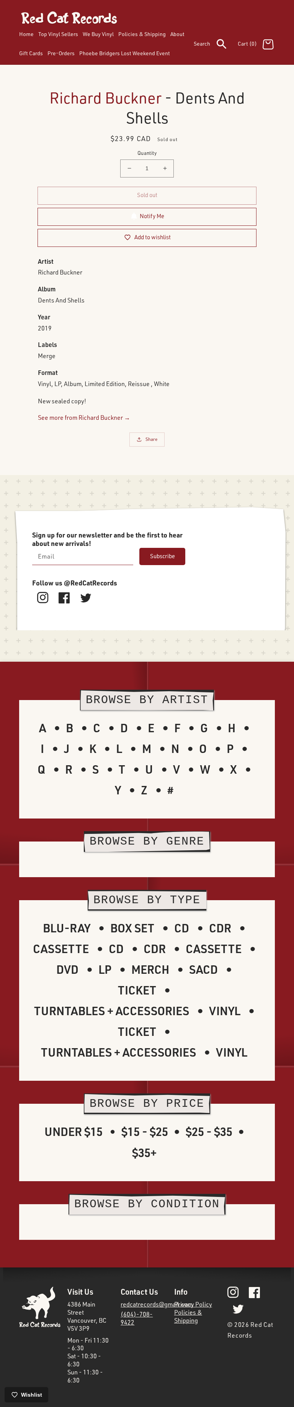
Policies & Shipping (188, 1316)
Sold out (147, 195)
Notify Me (152, 216)
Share (151, 439)
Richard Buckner (105, 97)
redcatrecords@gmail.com (157, 1304)
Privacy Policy (193, 1304)
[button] (216, 45)
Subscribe (162, 556)
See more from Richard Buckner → (84, 417)
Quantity (147, 153)
